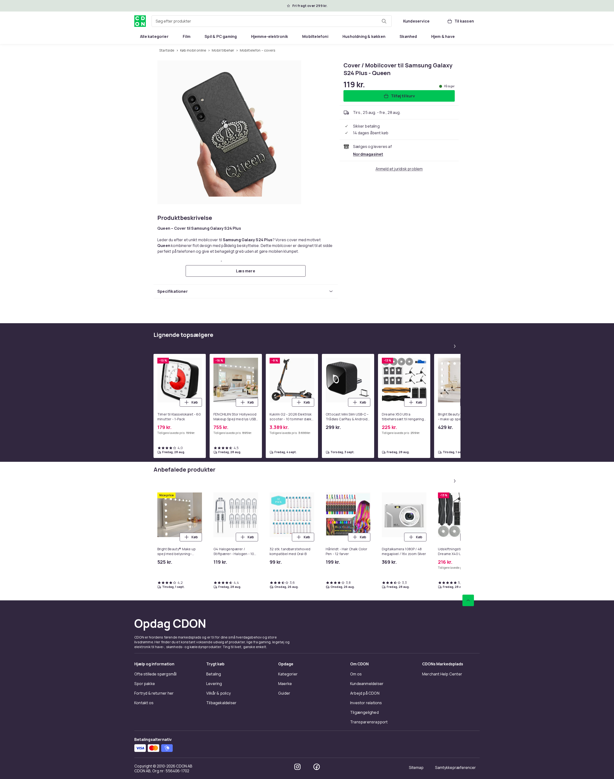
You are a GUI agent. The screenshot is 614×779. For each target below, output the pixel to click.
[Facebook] (316, 766)
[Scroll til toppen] (468, 600)
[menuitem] (154, 36)
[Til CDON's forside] (140, 21)
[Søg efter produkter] (384, 21)
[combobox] (272, 21)
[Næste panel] (454, 346)
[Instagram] (297, 766)
